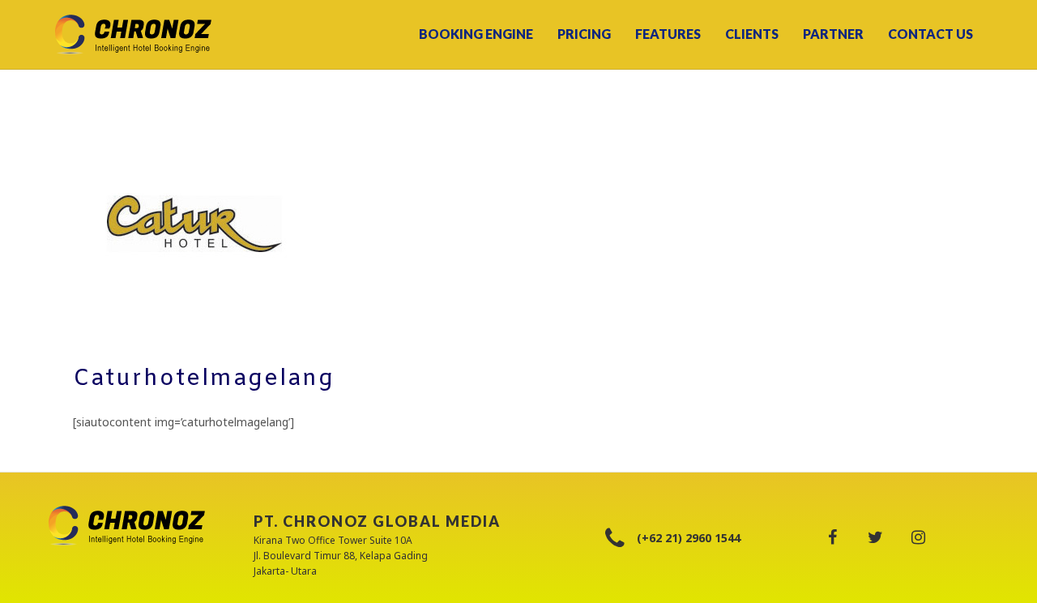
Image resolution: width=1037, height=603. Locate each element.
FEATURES (668, 33)
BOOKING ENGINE (476, 33)
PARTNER (833, 33)
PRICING (584, 33)
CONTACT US (930, 33)
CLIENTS (752, 33)
